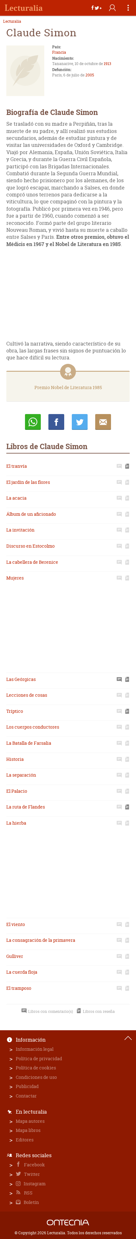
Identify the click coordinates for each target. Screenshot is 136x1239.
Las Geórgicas (21, 679)
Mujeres (15, 578)
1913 (107, 63)
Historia (15, 759)
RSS (28, 1193)
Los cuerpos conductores (32, 727)
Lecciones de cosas (26, 695)
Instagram (34, 1184)
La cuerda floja (21, 972)
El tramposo (18, 988)
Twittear (80, 422)
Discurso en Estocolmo (30, 546)
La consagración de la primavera (40, 940)
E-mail (103, 422)
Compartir (56, 422)
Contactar (26, 1096)
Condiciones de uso (36, 1077)
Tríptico (14, 711)
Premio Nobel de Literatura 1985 (68, 387)
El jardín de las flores (28, 482)
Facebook (34, 1165)
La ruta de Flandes (25, 807)
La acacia (16, 498)
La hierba (16, 823)
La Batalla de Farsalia (28, 743)
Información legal (34, 1049)
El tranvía (16, 466)
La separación (21, 775)
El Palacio (16, 791)
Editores (25, 1140)
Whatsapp (33, 422)
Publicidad (27, 1086)
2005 (89, 75)
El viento (15, 924)
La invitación (20, 530)
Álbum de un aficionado (31, 514)
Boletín (31, 1202)
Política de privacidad (39, 1059)
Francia (59, 52)
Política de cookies (36, 1068)
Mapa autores (30, 1121)
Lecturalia (12, 21)
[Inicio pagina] (128, 1038)
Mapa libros (28, 1130)
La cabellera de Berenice (32, 562)
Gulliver (14, 956)
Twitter (31, 1174)
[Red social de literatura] (23, 8)
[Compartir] (96, 8)
